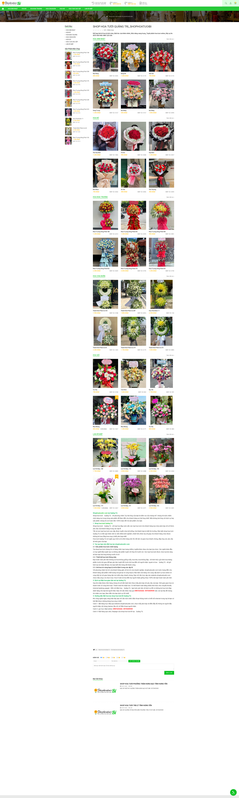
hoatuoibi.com (102, 513)
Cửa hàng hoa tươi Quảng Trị (117, 649)
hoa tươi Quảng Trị (106, 523)
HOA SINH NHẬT (13, 8)
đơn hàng (144, 3)
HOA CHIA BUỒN (51, 8)
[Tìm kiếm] (226, 3)
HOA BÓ (24, 8)
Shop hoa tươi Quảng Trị (104, 649)
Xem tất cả (170, 39)
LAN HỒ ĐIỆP (89, 8)
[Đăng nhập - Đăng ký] (230, 3)
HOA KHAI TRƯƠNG (36, 8)
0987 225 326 (132, 4)
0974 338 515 (117, 4)
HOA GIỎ (62, 8)
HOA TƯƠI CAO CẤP (75, 8)
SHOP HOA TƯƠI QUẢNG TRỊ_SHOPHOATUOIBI (121, 16)
